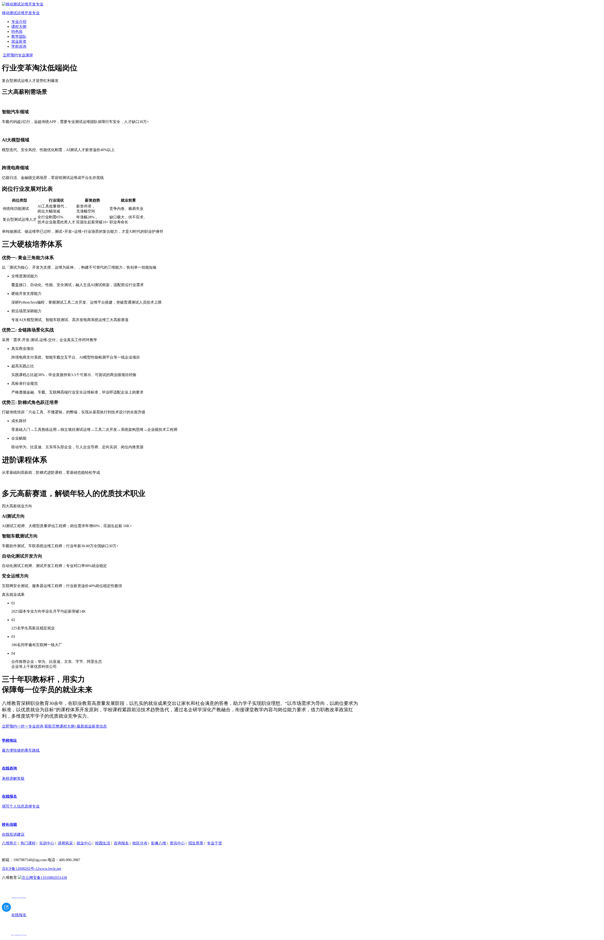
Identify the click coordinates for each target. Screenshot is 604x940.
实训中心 (46, 843)
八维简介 (9, 843)
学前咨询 (18, 46)
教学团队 (18, 36)
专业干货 (214, 843)
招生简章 (195, 843)
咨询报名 (121, 843)
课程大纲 (18, 27)
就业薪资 (18, 41)
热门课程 (28, 843)
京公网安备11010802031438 (44, 878)
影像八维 (158, 843)
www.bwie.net (50, 869)
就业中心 (84, 843)
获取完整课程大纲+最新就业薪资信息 (75, 726)
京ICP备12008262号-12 (20, 869)
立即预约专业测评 (18, 55)
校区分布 (139, 843)
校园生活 (102, 843)
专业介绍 (18, 22)
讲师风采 (65, 843)
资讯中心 (177, 843)
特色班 (17, 32)
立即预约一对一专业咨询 (22, 726)
